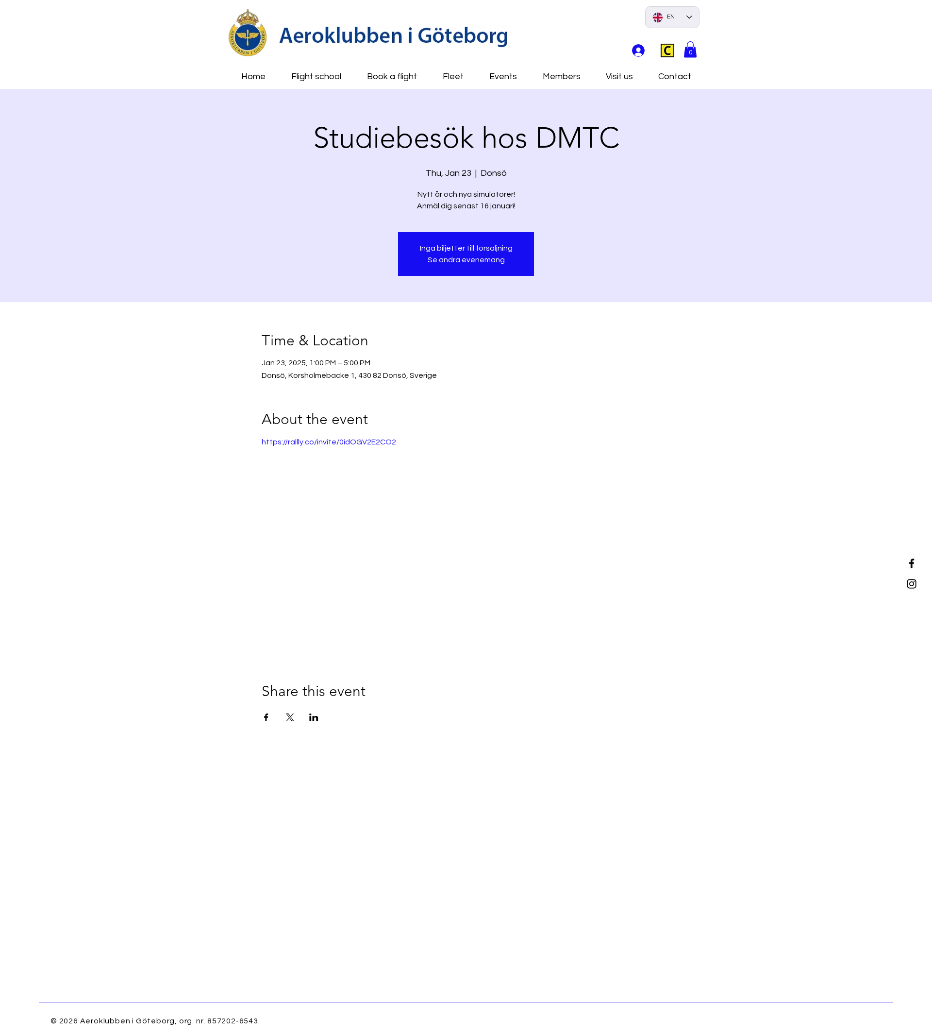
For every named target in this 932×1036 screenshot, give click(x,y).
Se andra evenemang (466, 260)
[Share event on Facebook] (266, 717)
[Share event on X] (290, 717)
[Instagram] (911, 583)
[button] (690, 49)
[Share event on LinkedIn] (313, 717)
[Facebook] (911, 563)
